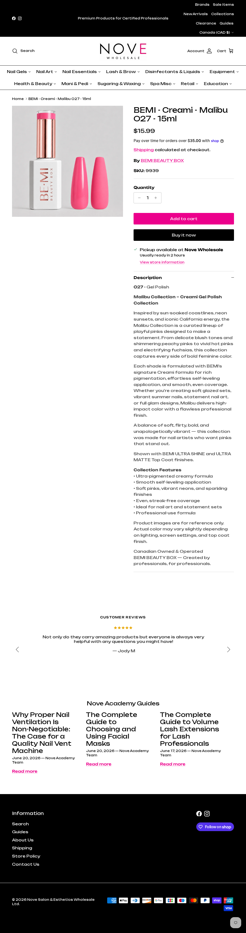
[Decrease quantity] (138, 198)
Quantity (144, 187)
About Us (23, 840)
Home (18, 99)
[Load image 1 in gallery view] (67, 161)
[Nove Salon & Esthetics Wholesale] (123, 51)
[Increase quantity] (157, 198)
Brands (202, 4)
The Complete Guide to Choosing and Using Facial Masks (111, 729)
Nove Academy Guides (123, 703)
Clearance (206, 23)
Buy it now (184, 235)
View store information (162, 262)
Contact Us (25, 864)
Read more (24, 771)
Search (20, 823)
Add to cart (183, 218)
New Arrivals (196, 14)
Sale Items (223, 4)
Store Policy (26, 856)
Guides (227, 23)
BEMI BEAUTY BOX (162, 160)
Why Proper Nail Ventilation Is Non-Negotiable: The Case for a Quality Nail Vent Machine (41, 732)
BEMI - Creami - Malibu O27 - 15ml (59, 99)
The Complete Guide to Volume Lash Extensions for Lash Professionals (189, 729)
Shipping (144, 149)
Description (148, 277)
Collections (222, 14)
